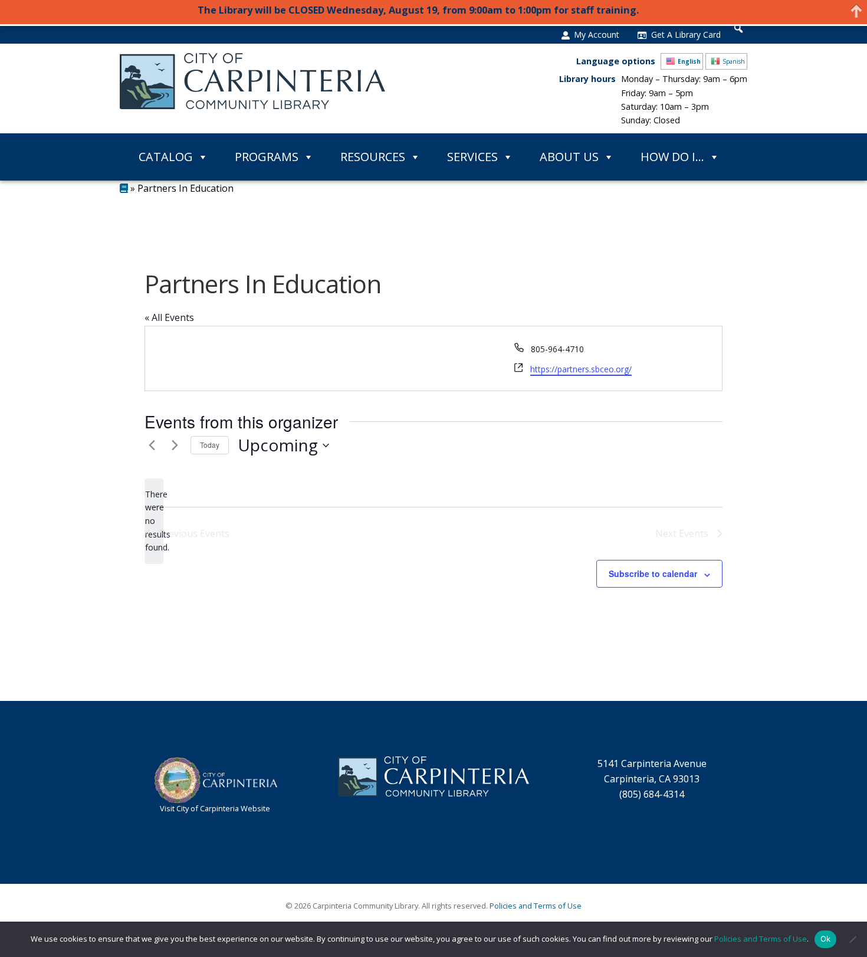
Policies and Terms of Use (536, 905)
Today (209, 445)
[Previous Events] (151, 445)
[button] (738, 28)
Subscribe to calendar (653, 573)
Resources (372, 157)
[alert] (153, 521)
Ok (825, 938)
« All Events (169, 317)
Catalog (166, 157)
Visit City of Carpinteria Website (215, 808)
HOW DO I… (672, 157)
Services (472, 157)
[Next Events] (175, 445)
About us (569, 157)
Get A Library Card (686, 34)
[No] (852, 939)
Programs (266, 157)
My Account (596, 34)
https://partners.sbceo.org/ (581, 369)
